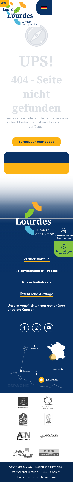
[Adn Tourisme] (24, 436)
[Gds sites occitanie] (49, 419)
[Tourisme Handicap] (24, 402)
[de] (44, 7)
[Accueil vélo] (24, 419)
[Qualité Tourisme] (49, 402)
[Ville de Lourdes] (49, 436)
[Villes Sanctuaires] (24, 452)
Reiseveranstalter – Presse (36, 271)
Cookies (55, 472)
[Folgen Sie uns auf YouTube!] (48, 327)
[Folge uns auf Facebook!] (24, 327)
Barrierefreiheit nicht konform (36, 477)
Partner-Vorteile (37, 259)
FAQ (44, 472)
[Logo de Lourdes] (37, 219)
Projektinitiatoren (36, 282)
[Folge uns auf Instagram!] (36, 327)
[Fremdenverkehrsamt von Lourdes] (22, 14)
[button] (44, 7)
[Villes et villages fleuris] (49, 452)
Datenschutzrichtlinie (24, 472)
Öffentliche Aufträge (36, 294)
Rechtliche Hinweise (48, 467)
